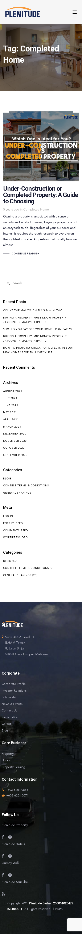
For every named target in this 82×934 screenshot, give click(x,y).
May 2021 (10, 412)
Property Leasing (13, 767)
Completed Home (36, 209)
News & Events (12, 704)
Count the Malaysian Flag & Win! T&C (32, 310)
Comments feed (15, 530)
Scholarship (10, 697)
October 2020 (14, 447)
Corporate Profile (14, 684)
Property (8, 753)
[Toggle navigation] (58, 12)
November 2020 (15, 440)
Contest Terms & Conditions (26, 485)
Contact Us (9, 710)
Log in (8, 516)
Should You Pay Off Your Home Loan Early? (37, 329)
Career (6, 723)
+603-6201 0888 (17, 789)
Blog (7, 478)
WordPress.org (15, 537)
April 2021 (11, 419)
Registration (10, 717)
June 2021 (10, 405)
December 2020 (14, 433)
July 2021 (10, 398)
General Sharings (17, 492)
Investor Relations (14, 690)
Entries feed (13, 523)
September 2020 (15, 455)
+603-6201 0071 (17, 795)
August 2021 (12, 391)
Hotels (6, 760)
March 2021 (12, 426)
